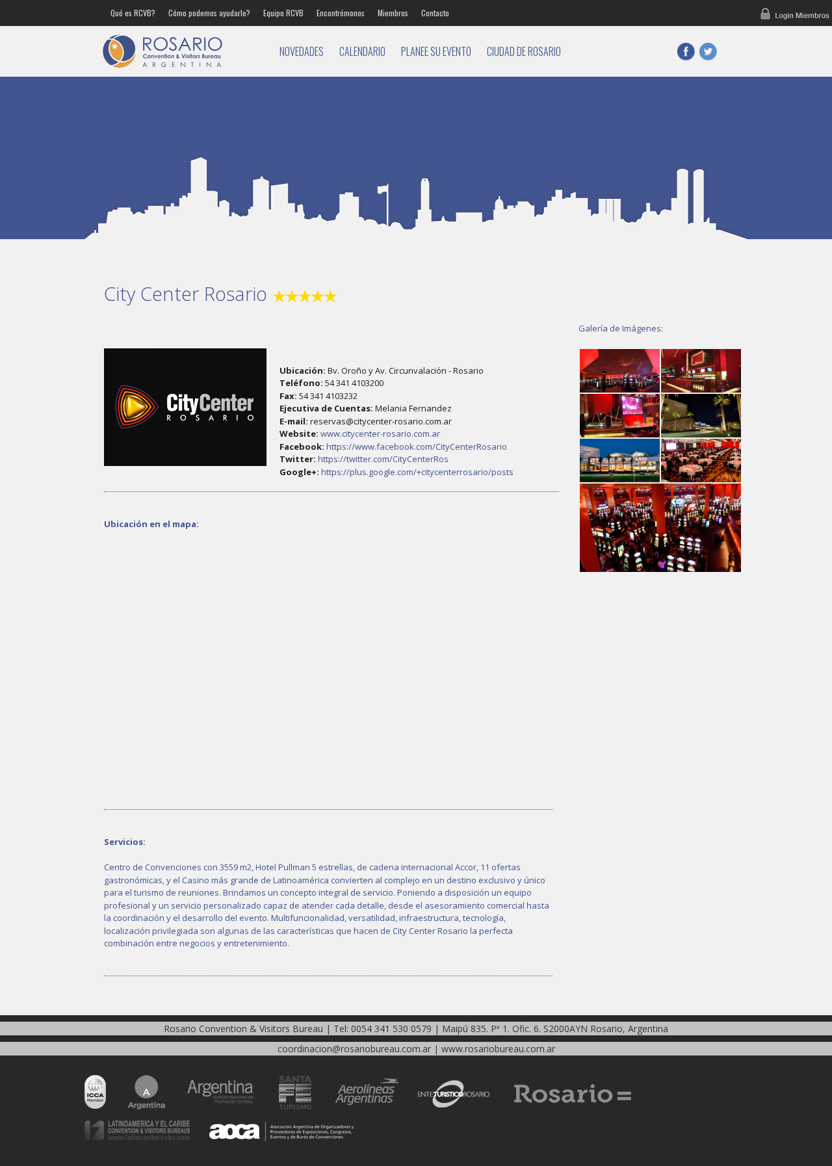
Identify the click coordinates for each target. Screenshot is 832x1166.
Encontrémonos (341, 12)
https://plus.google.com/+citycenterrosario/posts (417, 472)
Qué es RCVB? (132, 12)
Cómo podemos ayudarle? (209, 12)
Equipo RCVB (283, 12)
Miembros (393, 12)
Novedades (302, 51)
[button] (619, 371)
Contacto (435, 12)
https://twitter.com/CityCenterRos (383, 459)
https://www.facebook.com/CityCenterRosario (416, 446)
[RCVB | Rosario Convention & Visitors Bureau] (182, 51)
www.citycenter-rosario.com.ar (380, 433)
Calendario (362, 51)
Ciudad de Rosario (524, 51)
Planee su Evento (436, 51)
